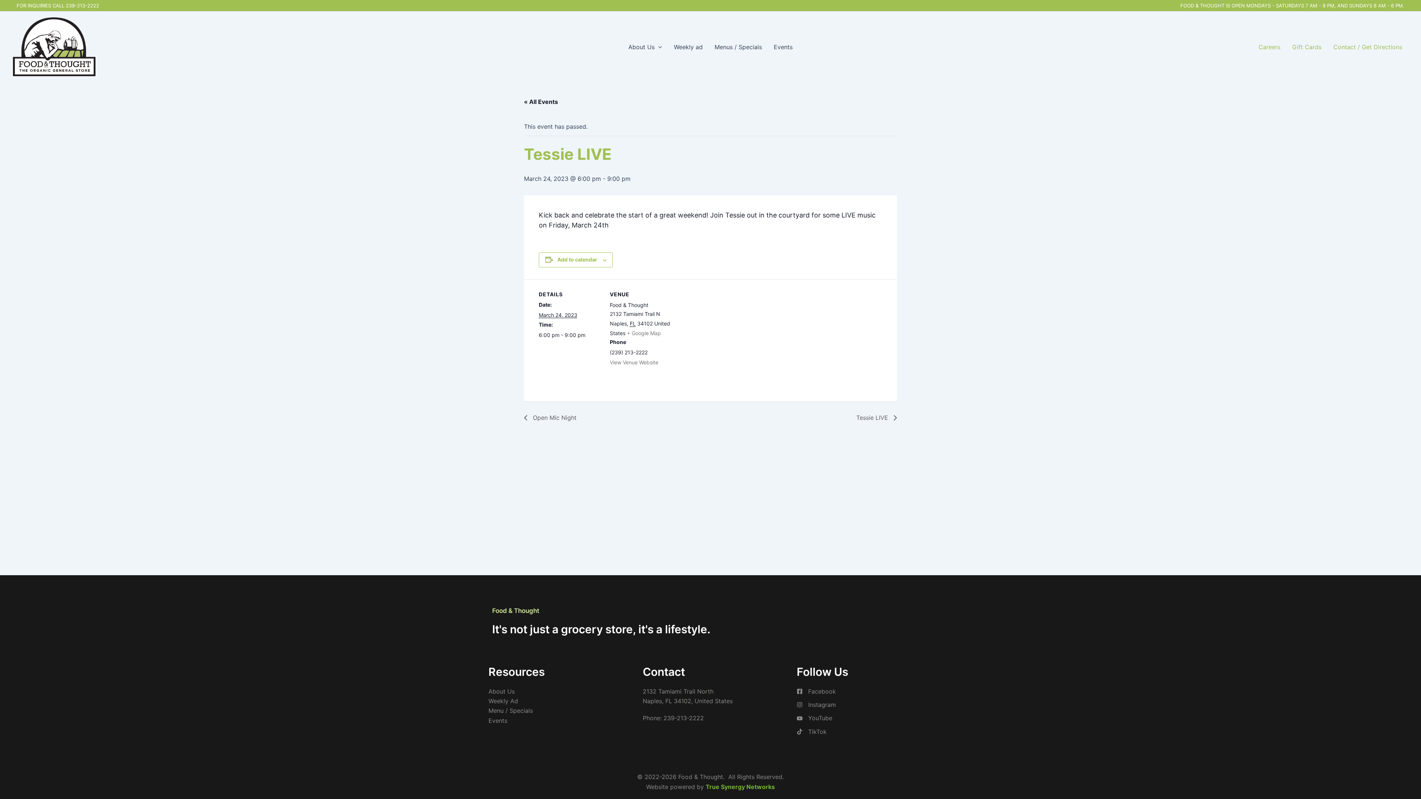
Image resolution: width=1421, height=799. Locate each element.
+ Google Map (644, 333)
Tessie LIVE (873, 417)
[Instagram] (816, 704)
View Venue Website (634, 362)
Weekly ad (688, 47)
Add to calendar (577, 259)
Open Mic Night (554, 417)
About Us (641, 47)
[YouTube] (814, 718)
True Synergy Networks (740, 786)
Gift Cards (1306, 47)
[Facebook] (816, 691)
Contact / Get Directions (1367, 47)
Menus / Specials (738, 47)
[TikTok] (812, 731)
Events (783, 47)
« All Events (541, 101)
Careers (1269, 47)
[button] (658, 47)
